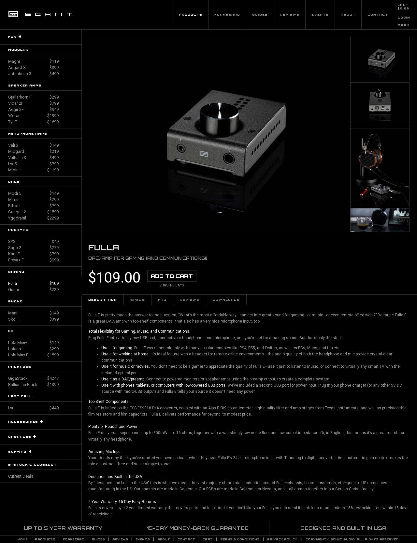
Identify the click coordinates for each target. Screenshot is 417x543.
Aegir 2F (33, 109)
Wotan (33, 115)
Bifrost (33, 205)
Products (190, 14)
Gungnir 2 (33, 211)
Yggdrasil (33, 218)
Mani (33, 313)
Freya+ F (33, 260)
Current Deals (20, 476)
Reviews (289, 14)
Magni (33, 61)
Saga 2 (33, 247)
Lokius (33, 348)
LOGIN (404, 17)
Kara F (33, 253)
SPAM (404, 25)
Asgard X (33, 67)
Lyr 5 (33, 163)
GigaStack (33, 378)
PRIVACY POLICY (282, 539)
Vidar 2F (33, 103)
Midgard (33, 151)
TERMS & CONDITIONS (240, 539)
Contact (377, 14)
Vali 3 (33, 145)
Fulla (33, 283)
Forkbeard (227, 14)
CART (403, 5)
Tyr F (33, 121)
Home (22, 539)
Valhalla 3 (33, 157)
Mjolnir (33, 169)
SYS (33, 241)
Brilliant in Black (33, 384)
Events (320, 14)
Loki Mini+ (33, 342)
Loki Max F (33, 354)
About (348, 14)
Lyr (33, 407)
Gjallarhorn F (33, 97)
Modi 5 (33, 193)
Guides (260, 14)
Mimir (33, 199)
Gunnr (33, 289)
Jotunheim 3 (33, 73)
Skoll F (33, 319)
